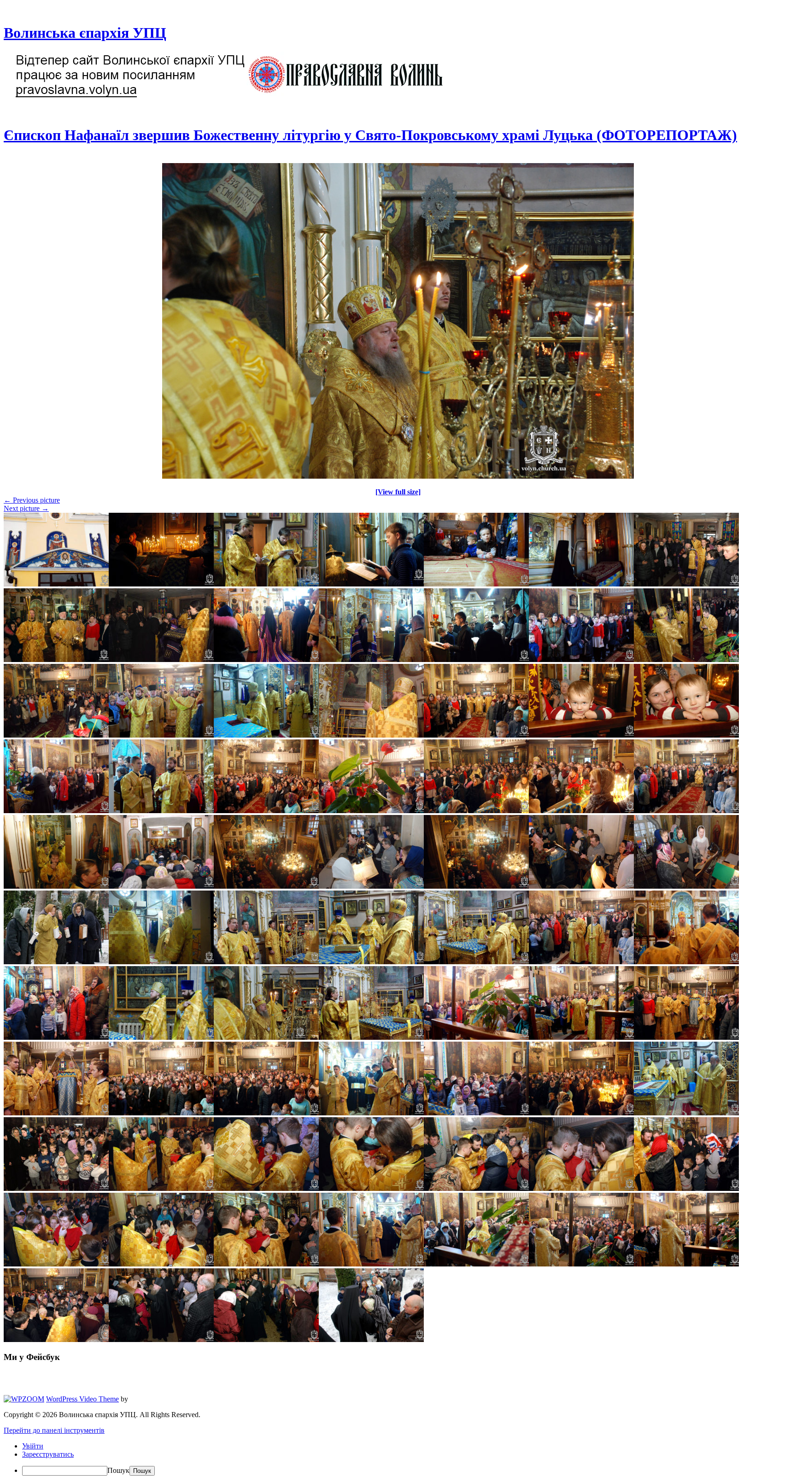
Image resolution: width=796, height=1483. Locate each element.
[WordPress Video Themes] (24, 1399)
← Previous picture (32, 500)
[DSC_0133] (398, 476)
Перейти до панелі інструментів (54, 1430)
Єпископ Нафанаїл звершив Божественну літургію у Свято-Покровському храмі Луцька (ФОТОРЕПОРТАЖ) (370, 135)
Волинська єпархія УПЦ (85, 32)
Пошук (118, 1470)
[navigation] (398, 1459)
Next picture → (26, 508)
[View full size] (398, 492)
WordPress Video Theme (82, 1399)
